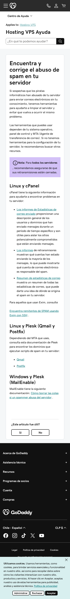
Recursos (8, 471)
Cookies (54, 550)
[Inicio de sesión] (56, 5)
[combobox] (31, 41)
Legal (14, 550)
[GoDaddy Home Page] (18, 512)
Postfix (21, 365)
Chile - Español (12, 527)
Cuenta (7, 490)
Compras (8, 499)
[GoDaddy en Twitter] (33, 537)
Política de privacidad (33, 550)
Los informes (25, 250)
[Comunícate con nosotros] (48, 5)
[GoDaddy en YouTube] (42, 537)
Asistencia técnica (14, 462)
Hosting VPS (28, 24)
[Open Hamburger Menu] (4, 5)
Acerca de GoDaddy (15, 453)
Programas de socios (16, 480)
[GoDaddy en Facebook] (6, 537)
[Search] (60, 41)
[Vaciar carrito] (63, 5)
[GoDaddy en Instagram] (15, 537)
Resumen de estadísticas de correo (38, 278)
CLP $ (59, 527)
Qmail (20, 359)
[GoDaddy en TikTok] (24, 537)
